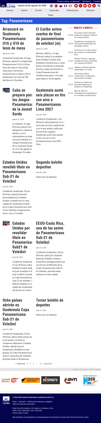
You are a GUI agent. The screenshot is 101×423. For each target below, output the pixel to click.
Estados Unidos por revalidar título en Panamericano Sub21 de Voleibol (24, 237)
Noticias (9, 10)
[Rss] (94, 6)
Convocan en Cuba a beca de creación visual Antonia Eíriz (85, 52)
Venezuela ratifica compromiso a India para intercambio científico (84, 76)
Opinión (24, 10)
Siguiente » (48, 363)
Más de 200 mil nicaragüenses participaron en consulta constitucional (85, 93)
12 (41, 363)
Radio (50, 15)
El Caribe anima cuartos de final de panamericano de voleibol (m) (50, 36)
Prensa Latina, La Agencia (68, 1)
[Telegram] (89, 6)
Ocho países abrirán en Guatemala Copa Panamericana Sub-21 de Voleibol (16, 312)
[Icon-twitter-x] (80, 6)
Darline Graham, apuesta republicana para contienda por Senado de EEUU (85, 61)
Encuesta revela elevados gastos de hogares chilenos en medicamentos (85, 35)
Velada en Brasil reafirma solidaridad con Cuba (84, 68)
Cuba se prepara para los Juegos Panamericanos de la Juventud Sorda (24, 102)
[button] (99, 6)
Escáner (38, 10)
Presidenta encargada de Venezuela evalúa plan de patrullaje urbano (85, 43)
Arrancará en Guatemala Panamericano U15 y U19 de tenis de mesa (14, 39)
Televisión (90, 10)
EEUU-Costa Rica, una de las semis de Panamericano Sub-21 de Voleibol (50, 233)
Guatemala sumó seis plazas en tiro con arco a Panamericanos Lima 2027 (50, 100)
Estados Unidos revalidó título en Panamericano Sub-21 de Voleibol (16, 172)
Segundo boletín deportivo (49, 164)
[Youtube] (85, 6)
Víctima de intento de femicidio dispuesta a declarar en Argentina (83, 84)
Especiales (54, 10)
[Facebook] (76, 6)
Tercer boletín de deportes (49, 302)
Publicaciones (73, 10)
